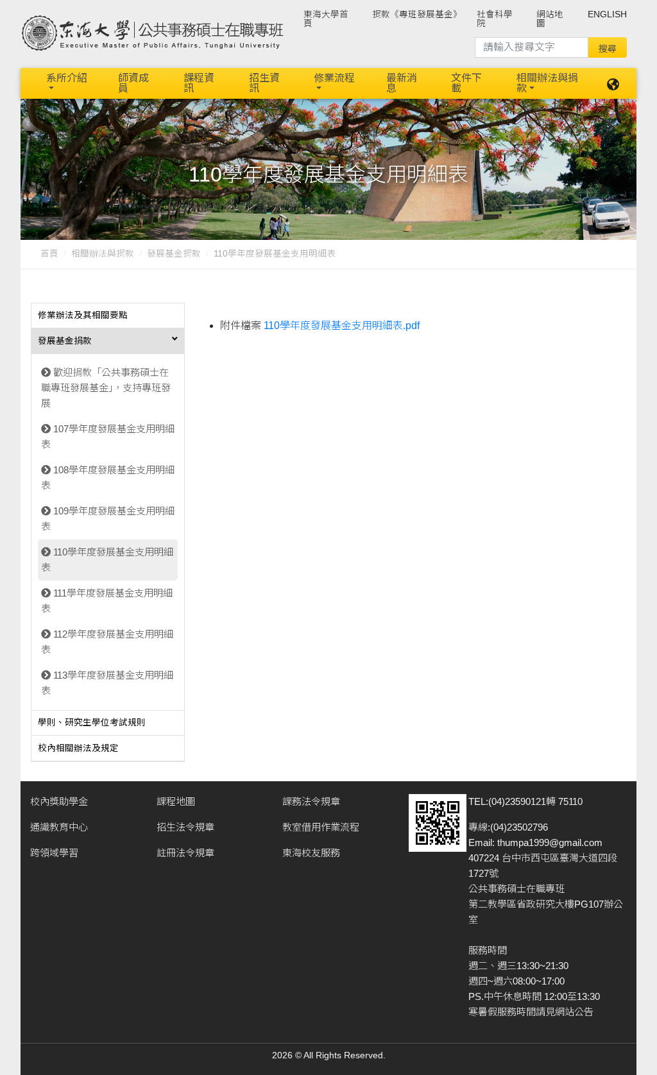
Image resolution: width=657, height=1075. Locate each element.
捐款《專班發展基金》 (416, 14)
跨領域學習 (54, 852)
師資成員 (133, 83)
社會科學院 (495, 19)
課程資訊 (198, 83)
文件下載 (466, 83)
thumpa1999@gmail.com (549, 842)
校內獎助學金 (59, 801)
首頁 (49, 253)
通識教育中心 (59, 827)
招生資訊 (264, 83)
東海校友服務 (311, 852)
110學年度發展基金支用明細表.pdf (342, 325)
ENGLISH (607, 14)
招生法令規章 (185, 827)
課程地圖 (176, 801)
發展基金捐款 (174, 253)
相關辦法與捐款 (547, 83)
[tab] (107, 316)
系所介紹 (66, 77)
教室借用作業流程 (320, 827)
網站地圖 (549, 19)
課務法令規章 (311, 801)
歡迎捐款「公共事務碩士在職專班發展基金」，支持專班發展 (106, 388)
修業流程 (334, 77)
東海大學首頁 (325, 19)
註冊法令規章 (185, 852)
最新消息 (401, 83)
